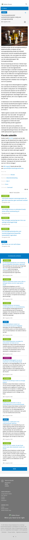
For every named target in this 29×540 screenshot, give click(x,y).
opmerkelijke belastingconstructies (13, 168)
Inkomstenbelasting (11, 178)
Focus (6, 184)
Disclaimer (4, 532)
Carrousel (10, 187)
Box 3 (8, 181)
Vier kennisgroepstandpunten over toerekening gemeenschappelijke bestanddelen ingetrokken (11, 233)
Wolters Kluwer (4, 508)
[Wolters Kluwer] (6, 4)
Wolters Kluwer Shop (6, 510)
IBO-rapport (7, 166)
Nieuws (13, 174)
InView (2, 507)
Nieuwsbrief (7, 482)
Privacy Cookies (11, 532)
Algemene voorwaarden (21, 532)
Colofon (3, 498)
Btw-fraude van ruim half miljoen (11, 244)
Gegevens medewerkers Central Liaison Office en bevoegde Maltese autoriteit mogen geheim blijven (14, 283)
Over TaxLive (4, 495)
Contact (3, 497)
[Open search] (26, 4)
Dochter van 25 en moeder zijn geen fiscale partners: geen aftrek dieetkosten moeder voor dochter (14, 447)
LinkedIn (7, 486)
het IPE (11, 138)
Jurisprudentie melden (6, 493)
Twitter (6, 484)
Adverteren (3, 500)
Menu (5, 8)
